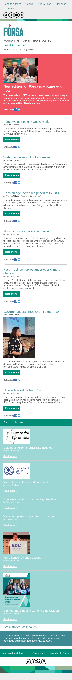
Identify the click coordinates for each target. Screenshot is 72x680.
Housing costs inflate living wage (26, 231)
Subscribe (60, 3)
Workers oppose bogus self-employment (29, 516)
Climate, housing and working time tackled (31, 610)
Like (8, 109)
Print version (44, 3)
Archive (29, 3)
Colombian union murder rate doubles (27, 447)
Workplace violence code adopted (25, 482)
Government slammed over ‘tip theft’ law (31, 312)
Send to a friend (12, 3)
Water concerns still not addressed (27, 157)
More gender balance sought (22, 557)
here (38, 103)
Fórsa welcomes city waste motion (27, 121)
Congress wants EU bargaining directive (29, 499)
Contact (9, 8)
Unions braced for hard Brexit (23, 390)
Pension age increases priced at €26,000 (31, 193)
